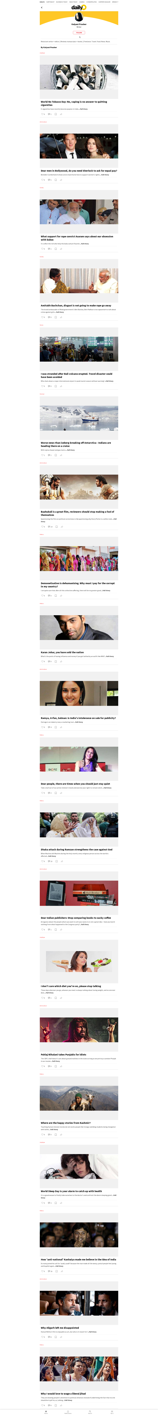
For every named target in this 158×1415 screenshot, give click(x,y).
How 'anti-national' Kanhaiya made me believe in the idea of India (78, 1259)
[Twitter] (79, 37)
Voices (41, 325)
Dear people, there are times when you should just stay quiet (75, 783)
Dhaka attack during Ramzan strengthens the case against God (76, 849)
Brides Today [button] (117, 2)
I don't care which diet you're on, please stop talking (71, 986)
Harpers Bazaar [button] (104, 2)
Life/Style (42, 53)
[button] (43, 114)
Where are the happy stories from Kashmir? (66, 1122)
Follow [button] (79, 33)
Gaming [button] (81, 2)
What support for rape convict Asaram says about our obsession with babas (77, 238)
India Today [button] (73, 2)
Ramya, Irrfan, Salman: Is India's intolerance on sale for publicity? (78, 718)
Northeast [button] (50, 2)
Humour (42, 394)
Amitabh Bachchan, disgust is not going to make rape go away (76, 305)
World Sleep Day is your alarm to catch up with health (71, 1191)
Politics (42, 534)
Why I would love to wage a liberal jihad (63, 1393)
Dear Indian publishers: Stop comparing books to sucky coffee (76, 917)
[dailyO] (79, 8)
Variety (42, 187)
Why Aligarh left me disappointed (60, 1327)
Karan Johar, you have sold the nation (62, 652)
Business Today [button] (61, 2)
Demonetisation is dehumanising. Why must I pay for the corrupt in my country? (78, 585)
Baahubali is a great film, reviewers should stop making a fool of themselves (77, 513)
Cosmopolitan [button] (91, 2)
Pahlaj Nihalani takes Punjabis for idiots (63, 1054)
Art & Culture (43, 122)
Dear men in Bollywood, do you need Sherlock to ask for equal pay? (79, 170)
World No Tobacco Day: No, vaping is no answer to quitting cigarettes (74, 103)
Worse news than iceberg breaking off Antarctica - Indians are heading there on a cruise (76, 444)
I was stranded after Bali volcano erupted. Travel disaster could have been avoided (76, 375)
